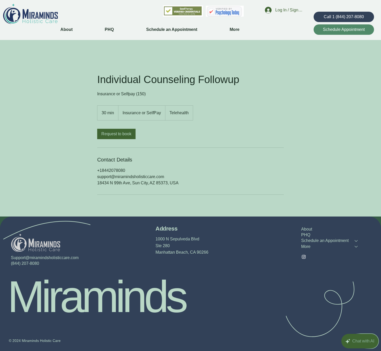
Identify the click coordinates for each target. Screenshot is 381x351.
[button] (248, 29)
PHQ (305, 235)
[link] (116, 134)
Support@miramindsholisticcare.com (45, 257)
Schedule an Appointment (325, 240)
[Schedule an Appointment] (356, 241)
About (306, 229)
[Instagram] (303, 256)
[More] (356, 246)
